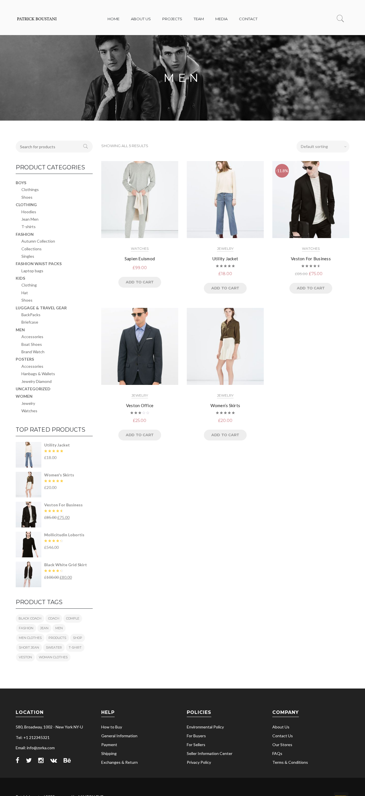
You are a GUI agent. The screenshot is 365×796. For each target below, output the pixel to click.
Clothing (26, 204)
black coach (30, 618)
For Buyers (196, 735)
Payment (109, 744)
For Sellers (196, 744)
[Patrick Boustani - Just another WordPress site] (37, 22)
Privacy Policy (199, 762)
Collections (31, 248)
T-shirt (75, 647)
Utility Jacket (225, 258)
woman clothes (53, 657)
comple (72, 618)
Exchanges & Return (119, 762)
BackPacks (30, 314)
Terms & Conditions (290, 762)
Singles (27, 256)
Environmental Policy (205, 726)
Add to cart (140, 282)
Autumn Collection (38, 241)
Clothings (30, 189)
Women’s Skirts (225, 405)
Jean (44, 628)
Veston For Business (311, 258)
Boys (21, 182)
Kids (20, 278)
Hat (24, 292)
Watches (140, 248)
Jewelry (225, 248)
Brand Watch (32, 351)
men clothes (30, 638)
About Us (280, 726)
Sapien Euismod (140, 258)
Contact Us (282, 735)
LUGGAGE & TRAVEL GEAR (41, 307)
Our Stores (282, 744)
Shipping (109, 753)
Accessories (32, 336)
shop (77, 638)
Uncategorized (33, 388)
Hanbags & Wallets (38, 373)
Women (24, 396)
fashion (26, 628)
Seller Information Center (209, 753)
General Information (119, 735)
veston (25, 657)
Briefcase (29, 322)
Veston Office (139, 405)
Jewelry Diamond (36, 381)
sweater (54, 647)
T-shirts (28, 226)
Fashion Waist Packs (39, 263)
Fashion (25, 234)
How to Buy (111, 726)
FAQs (277, 753)
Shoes (27, 197)
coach (53, 618)
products (57, 638)
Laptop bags (32, 270)
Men (20, 329)
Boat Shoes (31, 344)
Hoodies (28, 211)
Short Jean (29, 647)
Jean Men (29, 219)
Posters (25, 359)
